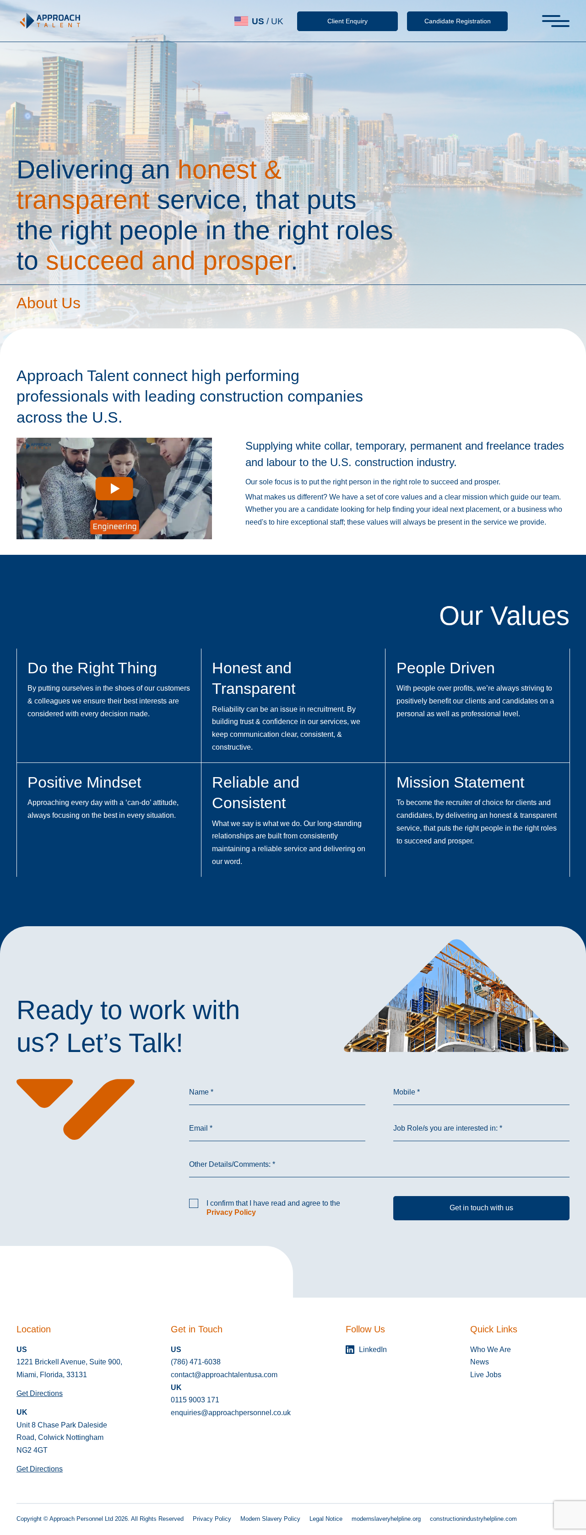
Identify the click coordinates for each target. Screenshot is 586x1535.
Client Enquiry (347, 21)
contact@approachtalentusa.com (224, 1375)
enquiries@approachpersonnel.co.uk (231, 1413)
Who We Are (490, 1349)
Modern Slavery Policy (270, 1518)
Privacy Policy (231, 1212)
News (479, 1362)
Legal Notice (325, 1518)
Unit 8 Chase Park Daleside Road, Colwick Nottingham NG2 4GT (61, 1437)
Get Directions (39, 1393)
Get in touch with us (481, 1208)
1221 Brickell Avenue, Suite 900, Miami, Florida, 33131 (69, 1368)
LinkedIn (373, 1349)
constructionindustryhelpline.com (473, 1518)
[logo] (50, 21)
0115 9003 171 (195, 1400)
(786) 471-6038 (196, 1362)
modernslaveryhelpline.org (386, 1518)
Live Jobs (485, 1375)
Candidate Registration (457, 21)
